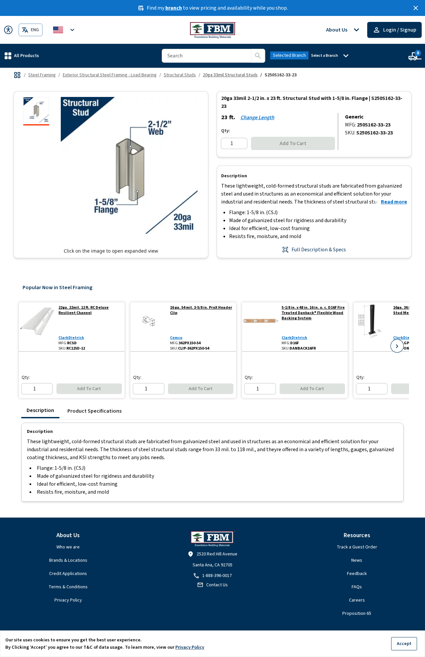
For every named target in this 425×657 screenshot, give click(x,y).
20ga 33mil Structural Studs (230, 75)
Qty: (225, 130)
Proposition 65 (356, 613)
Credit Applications (68, 573)
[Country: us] (65, 30)
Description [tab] (40, 410)
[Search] (258, 56)
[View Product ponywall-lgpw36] (372, 326)
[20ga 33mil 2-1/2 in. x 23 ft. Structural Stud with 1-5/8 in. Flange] (36, 111)
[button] (22, 55)
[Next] (397, 346)
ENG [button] (35, 30)
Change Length (257, 117)
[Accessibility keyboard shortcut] (8, 30)
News (356, 560)
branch (173, 8)
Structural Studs (180, 75)
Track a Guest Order (357, 547)
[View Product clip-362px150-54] (148, 326)
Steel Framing (42, 75)
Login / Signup (399, 30)
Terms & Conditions (68, 587)
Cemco (176, 338)
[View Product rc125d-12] (37, 326)
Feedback (357, 573)
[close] (416, 8)
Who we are (68, 547)
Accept (404, 643)
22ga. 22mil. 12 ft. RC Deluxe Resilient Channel (83, 310)
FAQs (357, 587)
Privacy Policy (68, 600)
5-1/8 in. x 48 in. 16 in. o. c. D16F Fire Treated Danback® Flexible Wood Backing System (313, 313)
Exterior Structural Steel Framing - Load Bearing (110, 75)
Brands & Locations (68, 560)
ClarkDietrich (71, 338)
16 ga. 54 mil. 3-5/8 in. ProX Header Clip (201, 310)
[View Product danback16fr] (260, 326)
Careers (357, 600)
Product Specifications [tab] (94, 411)
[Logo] (212, 30)
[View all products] (17, 75)
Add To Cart (293, 143)
